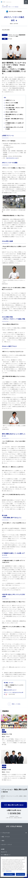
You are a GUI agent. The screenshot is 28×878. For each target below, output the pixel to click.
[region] (13, 866)
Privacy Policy (9, 871)
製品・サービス (6, 836)
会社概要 (2, 849)
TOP (3, 5)
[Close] (24, 857)
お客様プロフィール (10, 100)
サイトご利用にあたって (5, 854)
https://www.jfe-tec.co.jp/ (11, 158)
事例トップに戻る (16, 704)
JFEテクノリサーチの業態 (12, 102)
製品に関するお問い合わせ (15, 805)
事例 (7, 5)
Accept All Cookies (20, 874)
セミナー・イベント (7, 844)
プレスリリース (4, 851)
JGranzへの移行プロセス (11, 112)
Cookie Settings (9, 874)
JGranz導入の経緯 (10, 105)
